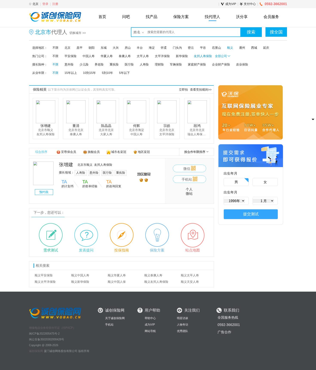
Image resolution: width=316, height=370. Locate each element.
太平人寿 (143, 56)
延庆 (266, 47)
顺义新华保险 (80, 281)
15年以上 (70, 73)
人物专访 (182, 324)
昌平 (80, 47)
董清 (75, 126)
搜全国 (276, 32)
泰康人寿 (125, 56)
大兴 (116, 47)
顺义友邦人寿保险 (156, 281)
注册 (55, 4)
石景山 (216, 47)
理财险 (159, 64)
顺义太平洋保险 (45, 281)
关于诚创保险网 (115, 318)
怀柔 (164, 47)
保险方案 (157, 250)
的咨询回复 (113, 184)
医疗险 (129, 64)
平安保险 (70, 56)
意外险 (69, 64)
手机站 (109, 324)
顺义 (230, 47)
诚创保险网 (36, 351)
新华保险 (182, 56)
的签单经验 (89, 184)
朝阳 (92, 47)
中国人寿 (89, 56)
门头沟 (177, 47)
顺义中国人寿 (80, 275)
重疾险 (114, 64)
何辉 (136, 126)
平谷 (203, 47)
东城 (104, 47)
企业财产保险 (221, 64)
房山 (128, 47)
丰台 (140, 47)
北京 (67, 47)
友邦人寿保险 (203, 56)
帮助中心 (150, 318)
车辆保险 (176, 64)
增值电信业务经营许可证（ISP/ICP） (52, 327)
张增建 (45, 126)
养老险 (99, 64)
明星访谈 (182, 318)
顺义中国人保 (117, 281)
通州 (242, 47)
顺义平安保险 (44, 275)
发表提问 (86, 250)
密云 (191, 47)
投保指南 (121, 250)
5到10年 (107, 73)
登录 (45, 4)
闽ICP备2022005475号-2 (44, 333)
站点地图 (192, 250)
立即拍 (183, 89)
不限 (55, 47)
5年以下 (124, 73)
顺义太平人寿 (190, 275)
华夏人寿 (107, 56)
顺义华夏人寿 (117, 275)
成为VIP (150, 324)
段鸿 (197, 126)
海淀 (152, 47)
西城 (254, 47)
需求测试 (50, 250)
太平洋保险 (162, 56)
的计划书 (67, 184)
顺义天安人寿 (190, 281)
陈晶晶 (106, 126)
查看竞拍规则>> (201, 89)
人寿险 (144, 64)
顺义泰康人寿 (153, 275)
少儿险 (84, 64)
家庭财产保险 (197, 64)
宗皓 (166, 126)
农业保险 (242, 64)
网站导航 (150, 331)
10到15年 (89, 73)
